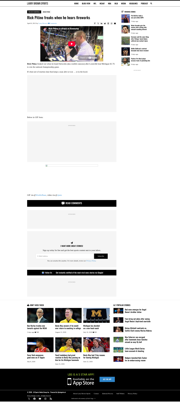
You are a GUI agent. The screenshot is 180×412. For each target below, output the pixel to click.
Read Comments (73, 203)
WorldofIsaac (41, 195)
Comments (53, 23)
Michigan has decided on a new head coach (91, 326)
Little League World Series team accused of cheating (135, 349)
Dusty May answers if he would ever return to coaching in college (68, 326)
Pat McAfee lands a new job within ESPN (137, 17)
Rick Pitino (47, 12)
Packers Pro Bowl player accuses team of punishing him (140, 60)
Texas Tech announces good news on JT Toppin (36, 356)
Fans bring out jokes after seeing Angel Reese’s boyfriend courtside (137, 320)
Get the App (107, 379)
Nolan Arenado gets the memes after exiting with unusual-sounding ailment (139, 27)
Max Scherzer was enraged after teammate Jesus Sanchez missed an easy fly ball (136, 339)
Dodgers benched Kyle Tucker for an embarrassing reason (136, 359)
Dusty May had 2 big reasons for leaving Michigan (94, 356)
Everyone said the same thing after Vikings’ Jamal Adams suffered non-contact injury (140, 39)
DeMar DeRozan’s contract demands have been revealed (139, 50)
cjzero (59, 195)
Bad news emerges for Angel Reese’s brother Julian (135, 310)
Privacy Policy (91, 261)
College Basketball (34, 12)
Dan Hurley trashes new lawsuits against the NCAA (37, 326)
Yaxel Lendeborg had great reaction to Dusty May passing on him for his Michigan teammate (67, 357)
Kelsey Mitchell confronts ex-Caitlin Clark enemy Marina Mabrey (138, 329)
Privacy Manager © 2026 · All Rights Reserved (39, 395)
